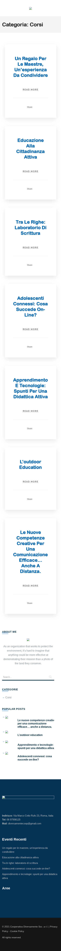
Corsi (8, 697)
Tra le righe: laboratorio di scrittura (31, 227)
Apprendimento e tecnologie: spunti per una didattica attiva (36, 746)
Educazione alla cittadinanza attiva (20, 857)
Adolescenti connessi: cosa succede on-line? (35, 758)
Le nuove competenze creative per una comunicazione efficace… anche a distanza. (36, 723)
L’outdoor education (30, 735)
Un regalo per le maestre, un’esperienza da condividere (25, 849)
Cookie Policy (17, 931)
